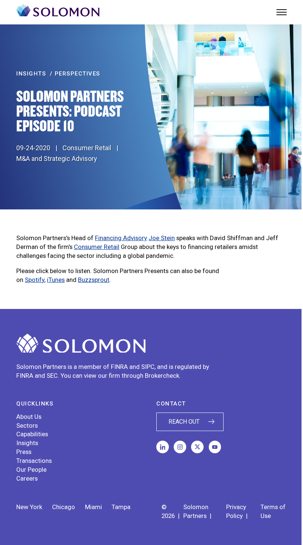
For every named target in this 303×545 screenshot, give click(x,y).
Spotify (34, 279)
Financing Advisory (121, 238)
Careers (27, 478)
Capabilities (32, 434)
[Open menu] (281, 12)
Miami (93, 507)
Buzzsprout (93, 279)
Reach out (184, 421)
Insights (27, 443)
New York (29, 507)
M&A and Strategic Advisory (56, 158)
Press (23, 451)
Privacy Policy (236, 511)
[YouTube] (215, 447)
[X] (197, 447)
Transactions (34, 460)
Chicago (63, 507)
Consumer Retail (86, 148)
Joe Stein (162, 238)
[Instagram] (180, 447)
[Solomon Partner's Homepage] (57, 12)
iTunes (56, 279)
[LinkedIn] (162, 447)
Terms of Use (273, 511)
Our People (31, 469)
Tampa (121, 507)
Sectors (27, 425)
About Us (28, 416)
